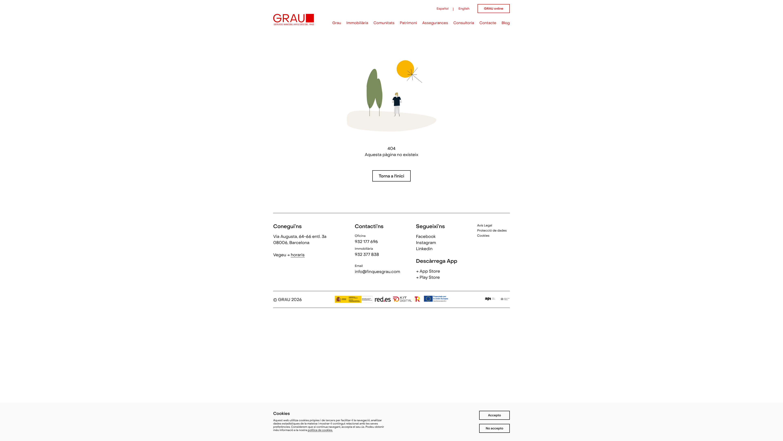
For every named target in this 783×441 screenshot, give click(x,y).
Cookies (483, 236)
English (464, 9)
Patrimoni (408, 23)
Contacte (487, 23)
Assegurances (435, 23)
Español (442, 9)
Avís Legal (484, 225)
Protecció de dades (492, 230)
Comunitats (384, 23)
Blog (506, 23)
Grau (336, 23)
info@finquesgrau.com (377, 272)
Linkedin (424, 249)
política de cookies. (320, 430)
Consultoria (463, 23)
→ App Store (428, 272)
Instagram (426, 243)
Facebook (426, 237)
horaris (298, 255)
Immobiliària (357, 23)
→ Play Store (428, 278)
